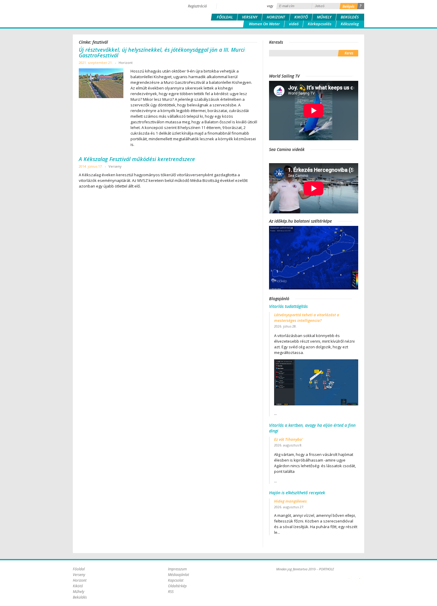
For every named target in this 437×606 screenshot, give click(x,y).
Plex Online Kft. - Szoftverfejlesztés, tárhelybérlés (349, 575)
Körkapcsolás (319, 23)
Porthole (113, 13)
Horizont (276, 17)
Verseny (249, 17)
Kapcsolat (175, 580)
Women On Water (264, 23)
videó (293, 23)
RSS (171, 591)
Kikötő (301, 17)
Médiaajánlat (178, 574)
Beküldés (350, 17)
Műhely (324, 17)
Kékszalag (350, 23)
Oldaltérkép (177, 585)
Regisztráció (197, 6)
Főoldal (225, 17)
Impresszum (177, 569)
